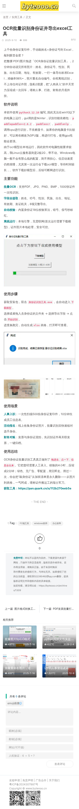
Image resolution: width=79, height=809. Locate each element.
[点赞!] (39, 539)
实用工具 (17, 17)
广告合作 (41, 780)
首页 (5, 17)
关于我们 (54, 780)
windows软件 (40, 523)
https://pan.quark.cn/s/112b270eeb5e (44, 488)
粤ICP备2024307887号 (23, 784)
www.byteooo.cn (36, 788)
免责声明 (27, 780)
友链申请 (14, 780)
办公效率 (57, 523)
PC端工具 (24, 523)
